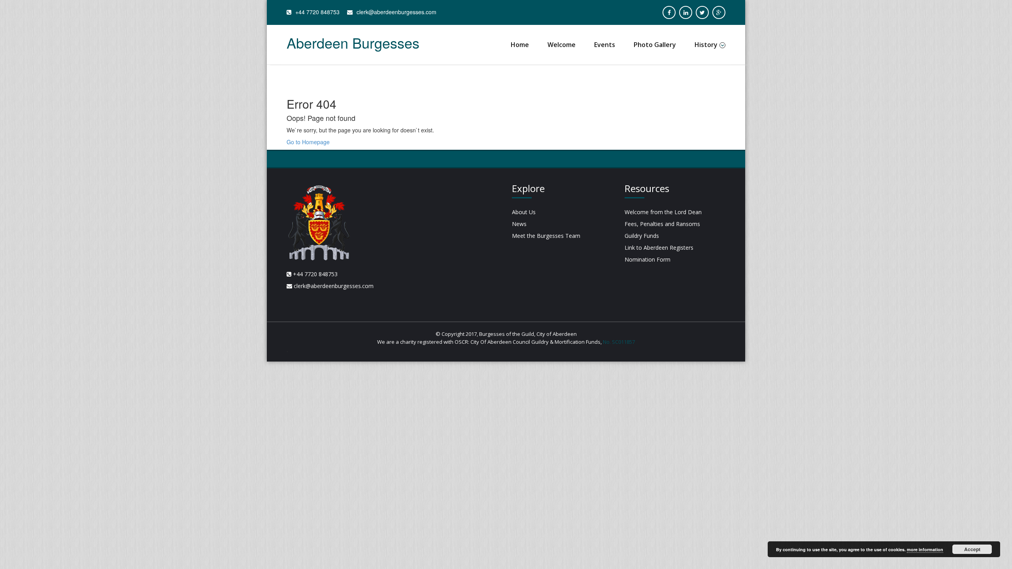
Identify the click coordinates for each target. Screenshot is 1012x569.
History (706, 44)
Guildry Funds (642, 235)
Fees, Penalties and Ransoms (662, 224)
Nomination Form (647, 259)
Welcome (562, 44)
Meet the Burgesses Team (546, 235)
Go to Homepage (308, 142)
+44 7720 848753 (317, 12)
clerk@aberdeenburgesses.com (396, 12)
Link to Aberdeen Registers (659, 247)
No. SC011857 (619, 341)
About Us (524, 212)
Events (604, 44)
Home (520, 44)
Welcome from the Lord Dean (663, 212)
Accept (972, 549)
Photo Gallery (655, 44)
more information (925, 549)
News (519, 224)
